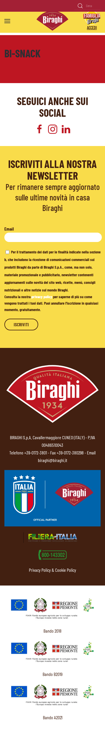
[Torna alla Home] (52, 20)
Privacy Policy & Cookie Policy (52, 570)
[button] (7, 21)
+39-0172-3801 (35, 452)
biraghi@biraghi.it (52, 460)
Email (9, 228)
